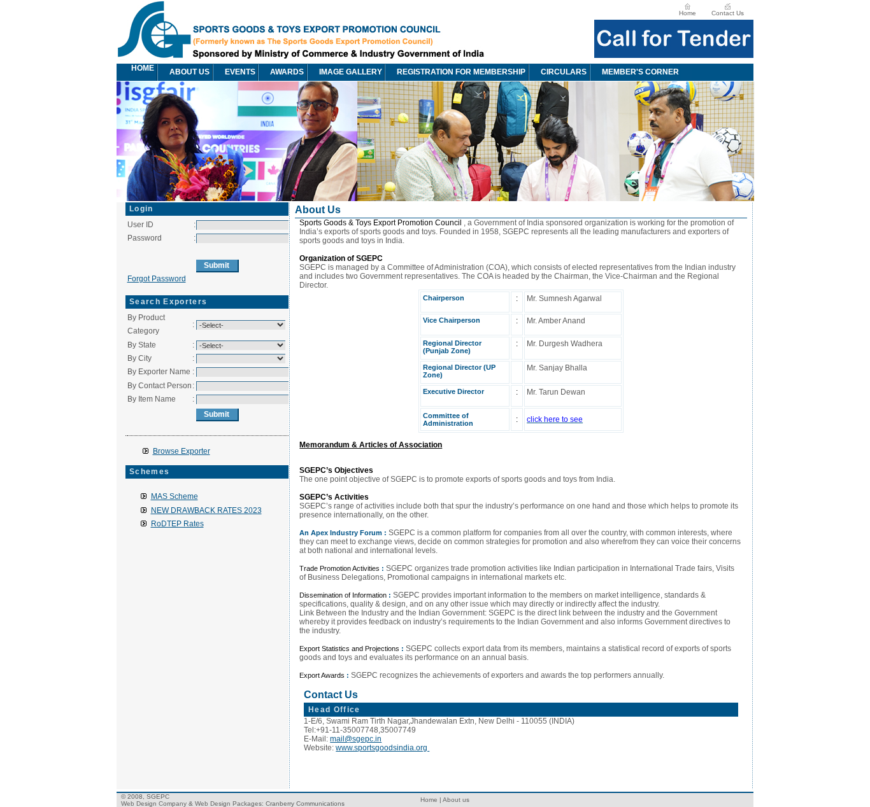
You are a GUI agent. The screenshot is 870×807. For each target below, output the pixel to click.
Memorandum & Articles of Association (370, 444)
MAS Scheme (174, 496)
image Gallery (350, 71)
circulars (564, 71)
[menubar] (405, 72)
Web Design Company (154, 803)
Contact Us (727, 13)
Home (687, 13)
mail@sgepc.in (356, 738)
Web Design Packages (228, 803)
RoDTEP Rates (177, 523)
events (240, 71)
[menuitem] (124, 72)
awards (287, 71)
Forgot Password (156, 278)
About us (189, 71)
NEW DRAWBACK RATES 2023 (206, 510)
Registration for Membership (461, 71)
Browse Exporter (181, 451)
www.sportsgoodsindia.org (382, 747)
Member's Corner (640, 71)
